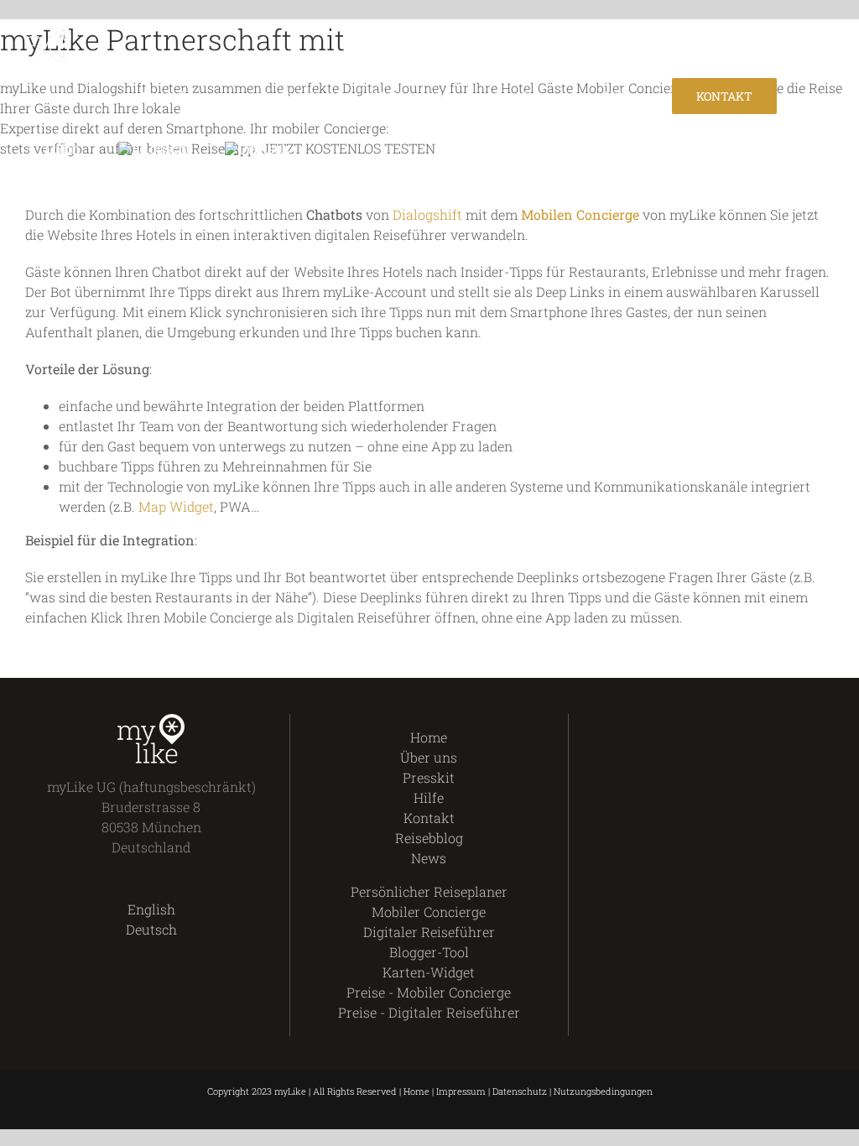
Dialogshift (427, 214)
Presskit (429, 777)
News (428, 858)
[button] (332, 148)
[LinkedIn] (750, 724)
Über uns (428, 757)
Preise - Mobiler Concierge (428, 992)
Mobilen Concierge (580, 214)
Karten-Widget (429, 972)
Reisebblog (429, 837)
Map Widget (176, 506)
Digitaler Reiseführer (429, 931)
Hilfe (429, 797)
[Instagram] (722, 724)
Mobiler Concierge (429, 911)
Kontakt (429, 817)
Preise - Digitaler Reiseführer (429, 1012)
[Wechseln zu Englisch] (152, 148)
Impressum (461, 1091)
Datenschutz (519, 1091)
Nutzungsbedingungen (603, 1091)
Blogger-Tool (429, 952)
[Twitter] (693, 724)
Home (428, 737)
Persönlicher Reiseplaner (429, 891)
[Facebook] (665, 724)
